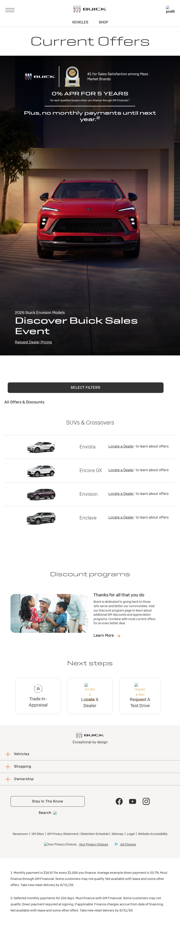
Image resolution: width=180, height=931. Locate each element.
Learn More (104, 635)
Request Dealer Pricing (33, 342)
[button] (86, 387)
